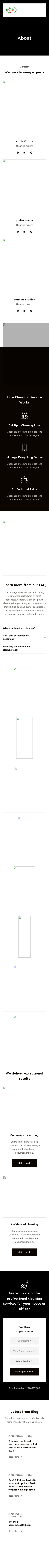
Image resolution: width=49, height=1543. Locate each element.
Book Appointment (24, 1371)
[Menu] (42, 10)
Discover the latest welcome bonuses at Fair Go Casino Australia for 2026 (23, 1446)
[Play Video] (24, 354)
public (30, 1436)
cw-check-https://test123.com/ (20, 1523)
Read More (13, 1457)
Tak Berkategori (15, 1517)
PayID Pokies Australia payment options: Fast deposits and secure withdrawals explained (22, 1485)
